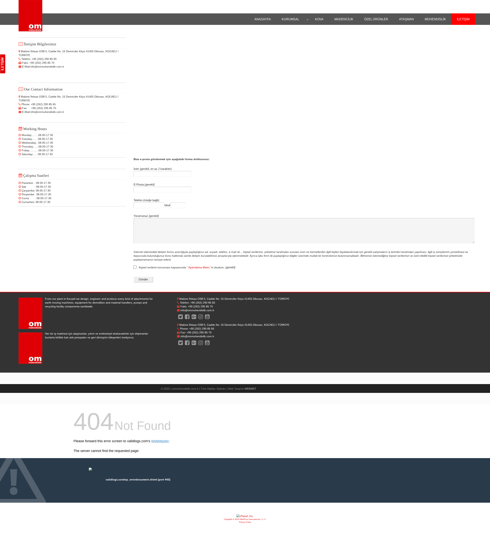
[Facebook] (187, 317)
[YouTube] (207, 317)
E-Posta (139, 184)
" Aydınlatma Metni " (199, 267)
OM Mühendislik (30, 15)
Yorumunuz (141, 215)
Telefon (138, 200)
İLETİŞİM (2, 64)
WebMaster (160, 441)
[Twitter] (180, 317)
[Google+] (193, 317)
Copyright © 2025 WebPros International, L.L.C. (245, 519)
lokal (167, 205)
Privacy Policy (245, 522)
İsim (137, 168)
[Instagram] (200, 317)
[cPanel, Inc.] (245, 516)
